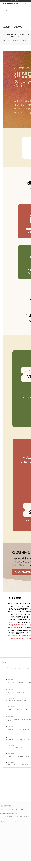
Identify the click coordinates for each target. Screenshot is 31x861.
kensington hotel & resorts (10, 4)
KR (25, 3)
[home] (0, 10)
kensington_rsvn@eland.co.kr (10, 813)
